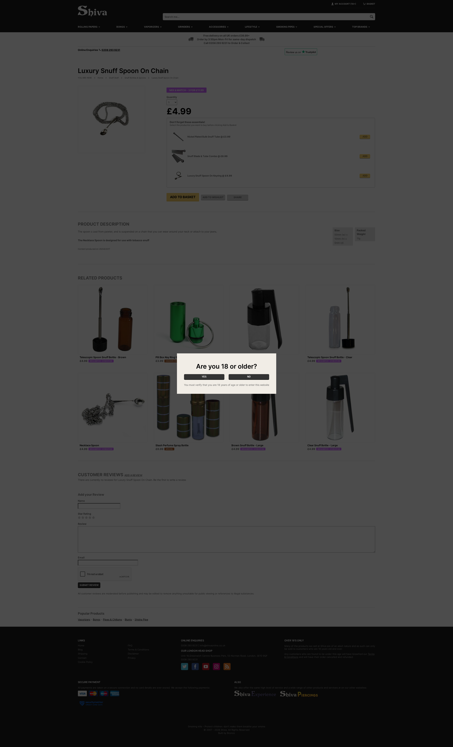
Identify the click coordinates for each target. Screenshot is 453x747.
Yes (204, 376)
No (249, 376)
